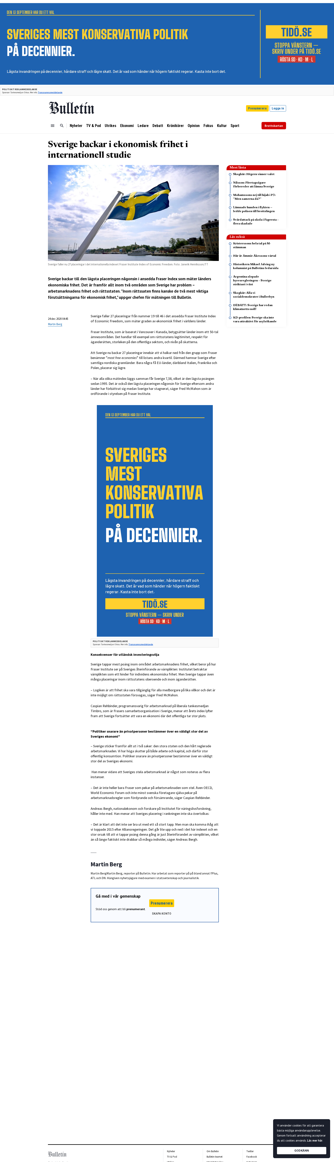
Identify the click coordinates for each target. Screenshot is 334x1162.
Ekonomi (127, 125)
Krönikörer (175, 125)
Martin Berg (55, 324)
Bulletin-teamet (214, 1156)
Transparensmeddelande (50, 92)
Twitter (250, 1151)
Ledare (143, 125)
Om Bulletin (213, 1151)
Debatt (158, 125)
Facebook (251, 1156)
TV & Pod (93, 125)
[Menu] (52, 125)
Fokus (208, 125)
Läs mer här (314, 1140)
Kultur (222, 125)
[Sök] (61, 125)
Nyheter (76, 125)
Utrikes (110, 125)
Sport (235, 125)
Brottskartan (274, 126)
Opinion (194, 125)
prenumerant (135, 909)
